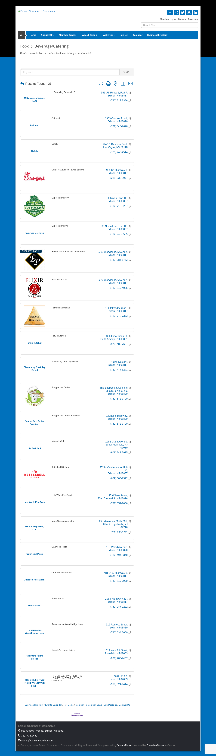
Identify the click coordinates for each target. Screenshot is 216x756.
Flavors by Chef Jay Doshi (65, 361)
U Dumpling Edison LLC (63, 92)
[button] (22, 83)
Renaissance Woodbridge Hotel (67, 624)
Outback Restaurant (62, 572)
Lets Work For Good (62, 495)
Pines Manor (58, 598)
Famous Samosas (61, 307)
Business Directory (157, 34)
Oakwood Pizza (59, 547)
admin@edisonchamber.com (37, 740)
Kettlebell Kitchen (60, 467)
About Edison (89, 34)
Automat (56, 118)
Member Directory (188, 19)
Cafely (55, 144)
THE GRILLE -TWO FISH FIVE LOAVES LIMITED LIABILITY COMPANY (67, 678)
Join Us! (124, 34)
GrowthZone (124, 745)
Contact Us (124, 705)
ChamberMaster (156, 745)
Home (33, 34)
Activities (108, 34)
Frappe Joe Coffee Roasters (66, 415)
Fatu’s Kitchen (59, 336)
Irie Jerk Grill (58, 441)
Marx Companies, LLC (63, 521)
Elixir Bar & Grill (59, 279)
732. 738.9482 (29, 735)
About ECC (46, 34)
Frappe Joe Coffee (61, 387)
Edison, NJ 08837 (43, 730)
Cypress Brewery (60, 197)
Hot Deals (69, 705)
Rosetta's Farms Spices (63, 650)
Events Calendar (53, 705)
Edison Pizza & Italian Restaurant (68, 251)
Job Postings (110, 705)
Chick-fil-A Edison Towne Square (68, 169)
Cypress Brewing (60, 226)
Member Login (168, 19)
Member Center (67, 34)
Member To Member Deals (88, 705)
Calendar (137, 34)
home (22, 35)
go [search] (127, 72)
